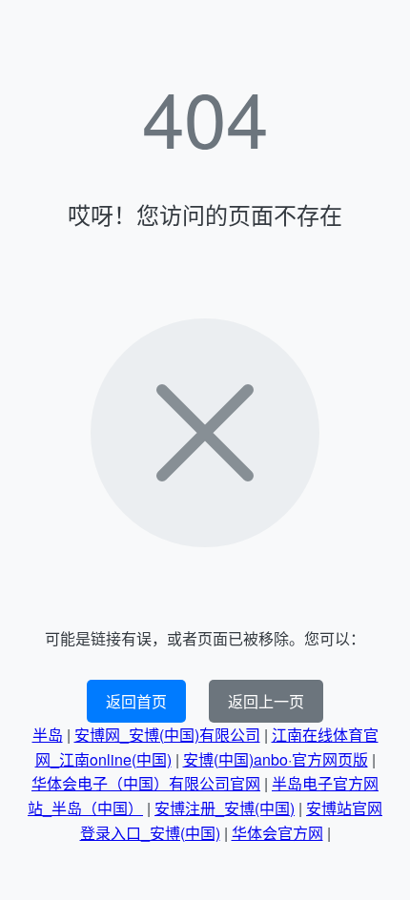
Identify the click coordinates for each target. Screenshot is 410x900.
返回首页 (136, 701)
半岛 (47, 735)
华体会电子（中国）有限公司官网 (145, 783)
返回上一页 (266, 701)
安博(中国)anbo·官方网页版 (275, 759)
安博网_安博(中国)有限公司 (167, 735)
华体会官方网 (277, 833)
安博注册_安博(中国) (224, 808)
